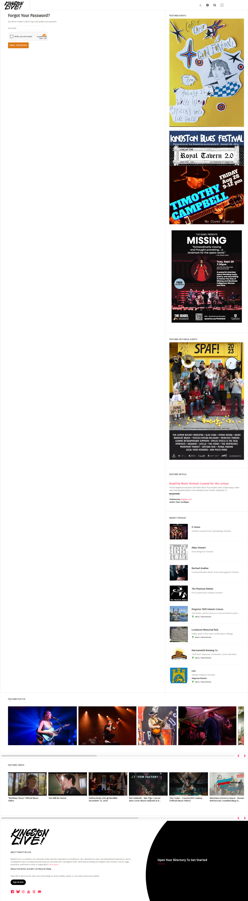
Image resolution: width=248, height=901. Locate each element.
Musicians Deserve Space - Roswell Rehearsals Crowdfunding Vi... (227, 799)
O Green (196, 527)
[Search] (213, 5)
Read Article (174, 494)
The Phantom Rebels (202, 588)
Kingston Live (186, 499)
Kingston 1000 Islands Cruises (207, 609)
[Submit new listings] (206, 5)
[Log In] (199, 5)
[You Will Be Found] (67, 784)
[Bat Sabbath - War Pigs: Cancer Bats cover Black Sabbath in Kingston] (148, 784)
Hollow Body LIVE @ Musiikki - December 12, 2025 (104, 799)
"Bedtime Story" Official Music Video (23, 799)
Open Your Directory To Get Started (182, 860)
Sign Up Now (18, 882)
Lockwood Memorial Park (205, 629)
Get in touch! (53, 864)
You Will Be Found (57, 798)
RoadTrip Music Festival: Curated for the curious (199, 483)
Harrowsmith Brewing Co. (205, 650)
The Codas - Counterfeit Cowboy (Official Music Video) (185, 799)
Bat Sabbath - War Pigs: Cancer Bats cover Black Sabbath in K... (145, 799)
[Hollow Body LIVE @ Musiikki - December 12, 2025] (108, 784)
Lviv (194, 671)
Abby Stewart (199, 547)
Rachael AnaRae (200, 568)
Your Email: (12, 28)
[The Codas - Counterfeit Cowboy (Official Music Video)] (188, 784)
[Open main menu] (220, 5)
